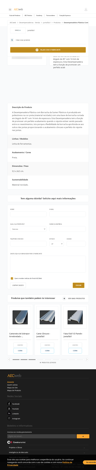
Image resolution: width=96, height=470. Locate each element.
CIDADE (69, 239)
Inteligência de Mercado (18, 452)
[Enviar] (83, 436)
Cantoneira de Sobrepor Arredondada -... (19, 335)
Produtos (57, 22)
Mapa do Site (12, 388)
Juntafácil (46, 22)
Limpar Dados (18, 285)
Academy (39, 15)
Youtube (15, 409)
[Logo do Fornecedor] (18, 30)
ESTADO (52, 239)
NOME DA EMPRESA (55, 224)
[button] (9, 359)
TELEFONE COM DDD (16, 239)
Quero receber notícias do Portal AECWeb (28, 278)
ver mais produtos (76, 298)
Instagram (16, 418)
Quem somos (12, 385)
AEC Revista (28, 15)
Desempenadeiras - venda (29, 22)
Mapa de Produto (14, 390)
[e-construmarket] (16, 442)
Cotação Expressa (65, 15)
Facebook (15, 404)
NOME (12, 209)
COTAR (20, 351)
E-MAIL (51, 209)
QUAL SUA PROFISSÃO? (17, 224)
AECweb (13, 22)
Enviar (78, 285)
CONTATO (20, 345)
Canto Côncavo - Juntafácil (43, 335)
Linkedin (15, 414)
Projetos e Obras (15, 447)
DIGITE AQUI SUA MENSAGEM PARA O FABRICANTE (26, 254)
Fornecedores (50, 15)
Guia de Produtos (14, 15)
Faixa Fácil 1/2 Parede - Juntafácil (73, 335)
